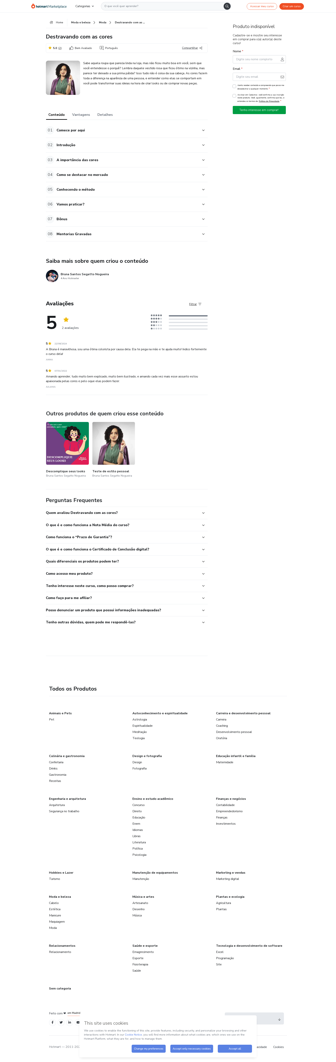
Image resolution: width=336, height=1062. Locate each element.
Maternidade (224, 762)
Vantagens (81, 114)
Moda (53, 928)
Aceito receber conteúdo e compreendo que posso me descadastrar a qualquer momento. (260, 87)
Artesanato (140, 903)
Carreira (221, 719)
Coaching (222, 726)
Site (219, 964)
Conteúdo (56, 114)
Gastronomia (57, 775)
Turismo (54, 879)
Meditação (139, 732)
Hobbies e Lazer (61, 873)
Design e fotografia (147, 756)
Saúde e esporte (145, 946)
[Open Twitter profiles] (61, 1022)
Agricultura (223, 903)
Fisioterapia (140, 964)
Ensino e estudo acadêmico (152, 799)
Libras (136, 836)
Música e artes (143, 897)
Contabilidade (225, 805)
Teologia (138, 738)
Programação (225, 958)
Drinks (53, 768)
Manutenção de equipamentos (155, 873)
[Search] (227, 6)
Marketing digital (227, 879)
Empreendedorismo (229, 811)
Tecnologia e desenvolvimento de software (249, 946)
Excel (220, 952)
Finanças (222, 817)
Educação (138, 817)
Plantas (221, 909)
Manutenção (140, 879)
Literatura (139, 842)
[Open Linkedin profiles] (70, 1022)
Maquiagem (57, 922)
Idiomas (137, 830)
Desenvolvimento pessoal (234, 732)
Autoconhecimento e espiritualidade (160, 713)
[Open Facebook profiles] (52, 1022)
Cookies (278, 1047)
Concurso (138, 805)
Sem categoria (60, 988)
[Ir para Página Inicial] (50, 6)
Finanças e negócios (231, 799)
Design (137, 762)
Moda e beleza (60, 897)
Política (137, 848)
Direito (137, 811)
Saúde (136, 971)
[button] (122, 130)
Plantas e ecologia (230, 897)
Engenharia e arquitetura (67, 799)
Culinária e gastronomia (67, 756)
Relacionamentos (62, 946)
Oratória (221, 738)
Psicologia (139, 855)
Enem (136, 824)
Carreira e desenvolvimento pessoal (243, 713)
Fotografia (139, 768)
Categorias (82, 6)
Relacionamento (60, 952)
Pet (51, 719)
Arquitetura (57, 805)
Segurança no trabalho (64, 811)
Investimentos (226, 824)
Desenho (138, 909)
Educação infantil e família (236, 756)
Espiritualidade (142, 726)
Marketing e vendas (230, 873)
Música (137, 915)
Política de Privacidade (269, 101)
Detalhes (105, 114)
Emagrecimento (143, 952)
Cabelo (54, 903)
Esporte (138, 958)
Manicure (55, 915)
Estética (54, 909)
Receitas (55, 781)
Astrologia (139, 719)
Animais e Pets (60, 713)
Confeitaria (56, 762)
